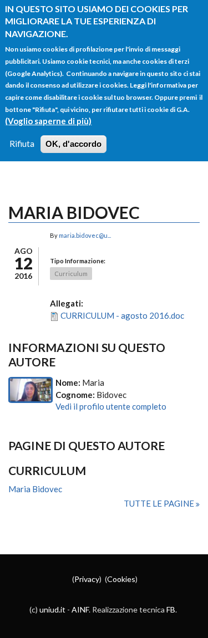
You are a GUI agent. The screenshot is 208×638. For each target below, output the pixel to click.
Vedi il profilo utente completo (110, 406)
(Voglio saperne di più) (48, 121)
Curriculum (71, 273)
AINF (80, 609)
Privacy (86, 579)
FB (170, 609)
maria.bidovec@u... (85, 235)
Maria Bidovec (35, 489)
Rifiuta (21, 144)
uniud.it (52, 609)
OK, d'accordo (73, 144)
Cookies (121, 579)
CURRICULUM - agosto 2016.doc (122, 315)
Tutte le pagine (160, 503)
